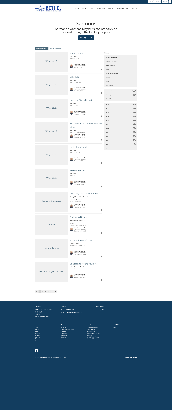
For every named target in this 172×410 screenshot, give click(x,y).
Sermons (110, 8)
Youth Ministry (91, 329)
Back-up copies (86, 37)
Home (77, 8)
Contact (165, 1)
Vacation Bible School (93, 333)
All (106, 148)
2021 (120, 124)
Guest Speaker (110, 65)
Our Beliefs (64, 333)
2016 (120, 144)
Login (64, 357)
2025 (120, 109)
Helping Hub (90, 339)
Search (151, 1)
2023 (120, 116)
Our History (64, 335)
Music (114, 327)
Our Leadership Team (67, 329)
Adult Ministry (91, 331)
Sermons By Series (56, 48)
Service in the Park (111, 57)
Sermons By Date (41, 48)
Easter (108, 69)
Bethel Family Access (93, 337)
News (92, 8)
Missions (89, 335)
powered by (130, 359)
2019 (120, 132)
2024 (120, 112)
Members (158, 1)
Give (127, 8)
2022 (120, 120)
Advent (108, 77)
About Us (63, 327)
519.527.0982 (70, 310)
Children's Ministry (92, 327)
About (134, 8)
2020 (120, 128)
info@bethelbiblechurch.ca (74, 312)
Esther (108, 81)
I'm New (63, 331)
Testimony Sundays (112, 73)
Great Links (64, 337)
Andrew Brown (120, 91)
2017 (120, 140)
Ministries (101, 8)
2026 (120, 105)
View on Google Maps (42, 316)
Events (84, 8)
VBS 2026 (116, 325)
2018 (120, 136)
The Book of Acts (111, 61)
